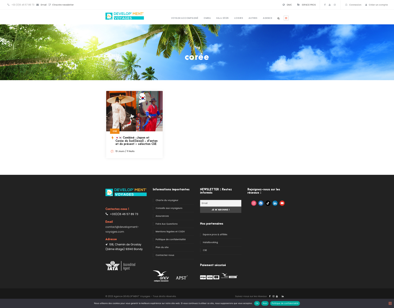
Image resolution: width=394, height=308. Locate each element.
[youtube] (330, 4)
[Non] (390, 303)
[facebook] (325, 4)
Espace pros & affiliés (215, 234)
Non (265, 303)
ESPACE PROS (309, 4)
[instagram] (335, 4)
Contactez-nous (165, 255)
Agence (267, 18)
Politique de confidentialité (171, 239)
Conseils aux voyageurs (169, 208)
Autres (253, 18)
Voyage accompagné (184, 18)
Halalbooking (210, 242)
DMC (289, 4)
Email (43, 4)
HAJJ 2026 (222, 18)
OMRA (207, 18)
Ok (257, 303)
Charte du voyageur (167, 200)
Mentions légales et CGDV (170, 231)
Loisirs (238, 18)
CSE (205, 250)
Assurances (162, 216)
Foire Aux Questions (167, 223)
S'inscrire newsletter (63, 4)
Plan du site (162, 247)
